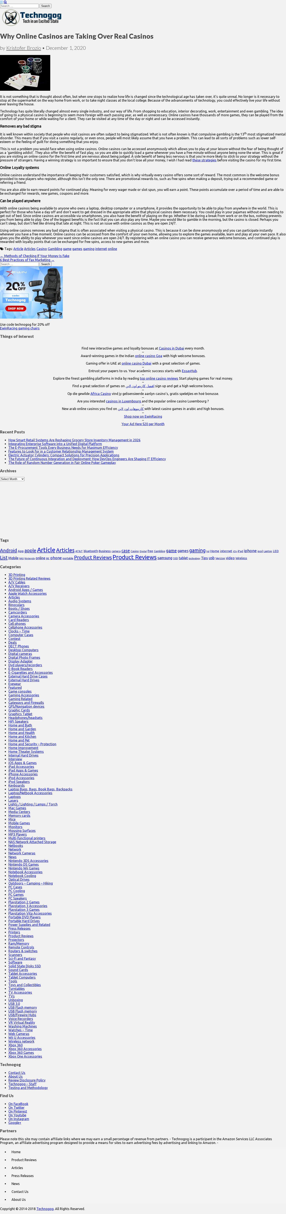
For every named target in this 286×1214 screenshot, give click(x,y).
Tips (204, 558)
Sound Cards (18, 970)
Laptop (268, 551)
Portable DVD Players (24, 917)
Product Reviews (93, 557)
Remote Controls (21, 947)
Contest (14, 639)
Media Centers (19, 812)
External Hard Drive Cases (28, 676)
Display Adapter (20, 661)
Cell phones (17, 624)
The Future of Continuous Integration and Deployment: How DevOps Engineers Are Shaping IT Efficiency (87, 459)
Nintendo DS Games (23, 864)
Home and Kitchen (22, 736)
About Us (15, 1076)
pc (47, 558)
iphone (250, 550)
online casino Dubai (136, 363)
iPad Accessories (21, 766)
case (125, 550)
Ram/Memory (18, 943)
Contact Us (16, 1073)
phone (56, 557)
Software (15, 962)
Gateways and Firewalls (26, 703)
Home (214, 551)
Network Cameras (21, 853)
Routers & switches (22, 951)
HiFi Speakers (18, 721)
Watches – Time (20, 1030)
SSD (175, 558)
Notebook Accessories (25, 872)
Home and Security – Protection (32, 744)
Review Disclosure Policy (26, 1080)
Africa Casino (100, 394)
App (21, 551)
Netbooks (15, 846)
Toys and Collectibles (24, 985)
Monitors (15, 827)
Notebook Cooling (22, 876)
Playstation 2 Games (24, 902)
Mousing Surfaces (22, 830)
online (112, 249)
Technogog (45, 1209)
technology (194, 558)
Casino (41, 249)
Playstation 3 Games (24, 909)
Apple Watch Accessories (27, 593)
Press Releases (19, 928)
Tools (12, 981)
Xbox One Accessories (25, 1056)
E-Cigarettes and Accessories (30, 672)
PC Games (16, 894)
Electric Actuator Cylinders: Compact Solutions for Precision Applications (63, 455)
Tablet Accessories (22, 973)
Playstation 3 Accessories (27, 906)
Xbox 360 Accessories (25, 1049)
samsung (164, 558)
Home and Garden (22, 729)
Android (8, 550)
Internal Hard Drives (23, 755)
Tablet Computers (22, 977)
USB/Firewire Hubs (22, 1015)
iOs (235, 551)
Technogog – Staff (22, 1084)
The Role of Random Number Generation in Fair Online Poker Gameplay (62, 463)
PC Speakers (17, 898)
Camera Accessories (23, 616)
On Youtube (17, 1115)
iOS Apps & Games (22, 763)
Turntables (16, 989)
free (150, 551)
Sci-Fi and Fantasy (22, 958)
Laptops (14, 797)
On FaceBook (18, 1104)
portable (68, 558)
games (77, 249)
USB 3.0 (14, 1004)
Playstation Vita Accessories (30, 913)
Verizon (220, 558)
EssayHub (189, 371)
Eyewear (14, 684)
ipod (260, 551)
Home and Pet (19, 740)
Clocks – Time (19, 631)
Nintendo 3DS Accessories (28, 861)
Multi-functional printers (26, 838)
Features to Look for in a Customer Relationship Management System (61, 451)
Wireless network (21, 1041)
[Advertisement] (143, 507)
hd (207, 551)
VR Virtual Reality (21, 1022)
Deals (12, 642)
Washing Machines (22, 1026)
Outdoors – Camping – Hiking (30, 883)
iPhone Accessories (23, 774)
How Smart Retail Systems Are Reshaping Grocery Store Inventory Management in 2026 (74, 440)
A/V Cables (16, 582)
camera (116, 551)
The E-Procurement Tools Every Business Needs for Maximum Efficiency (63, 447)
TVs (11, 996)
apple (30, 550)
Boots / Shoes (19, 608)
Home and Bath (20, 725)
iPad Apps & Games (23, 770)
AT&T (79, 551)
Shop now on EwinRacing (143, 416)
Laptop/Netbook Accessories (30, 793)
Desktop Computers (23, 650)
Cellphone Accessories (25, 627)
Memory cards (19, 815)
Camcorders (17, 612)
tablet (183, 558)
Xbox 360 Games (21, 1052)
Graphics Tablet (20, 714)
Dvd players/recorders (25, 665)
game (67, 249)
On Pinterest (17, 1111)
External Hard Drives (23, 680)
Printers (14, 932)
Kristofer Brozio (23, 48)
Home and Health (21, 733)
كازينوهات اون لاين (131, 409)
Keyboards (16, 785)
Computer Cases (20, 635)
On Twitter (16, 1107)
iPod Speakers (19, 782)
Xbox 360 (15, 1045)
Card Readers (18, 620)
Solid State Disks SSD (24, 966)
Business (105, 551)
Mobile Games (19, 823)
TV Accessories (20, 992)
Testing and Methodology (28, 1088)
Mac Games (17, 808)
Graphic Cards (19, 710)
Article (18, 249)
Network (14, 849)
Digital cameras (20, 654)
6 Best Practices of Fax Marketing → (27, 260)
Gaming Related (20, 699)
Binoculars (16, 605)
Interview (15, 759)
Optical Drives (19, 879)
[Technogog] (32, 26)
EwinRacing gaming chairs (20, 328)
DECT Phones (18, 646)
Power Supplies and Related (29, 925)
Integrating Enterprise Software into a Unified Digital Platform (55, 444)
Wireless (241, 558)
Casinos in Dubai (171, 348)
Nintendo (29, 558)
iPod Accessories (21, 778)
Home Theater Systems (26, 751)
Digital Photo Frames (24, 657)
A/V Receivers (19, 586)
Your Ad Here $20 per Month (143, 424)
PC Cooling (16, 891)
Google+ (14, 1123)
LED (276, 551)
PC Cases (15, 887)
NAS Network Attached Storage (32, 842)
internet (101, 249)
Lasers (13, 800)
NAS (21, 558)
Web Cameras (18, 1034)
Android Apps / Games (25, 590)
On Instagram (18, 1119)
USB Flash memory (22, 1007)
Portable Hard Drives (24, 921)
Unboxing (15, 1000)
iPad (240, 551)
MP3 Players (17, 834)
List (4, 557)
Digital (143, 551)
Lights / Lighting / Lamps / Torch (33, 804)
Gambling (55, 249)
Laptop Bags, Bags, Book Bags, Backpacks (40, 789)
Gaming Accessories (23, 695)
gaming (88, 249)
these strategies (204, 160)
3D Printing (16, 575)
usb (212, 558)
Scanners (15, 955)
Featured (15, 687)
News (12, 857)
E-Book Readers (20, 669)
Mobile (13, 558)
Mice (11, 819)
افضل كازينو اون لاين (140, 386)
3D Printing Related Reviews (29, 578)
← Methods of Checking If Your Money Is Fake (34, 256)
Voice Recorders (20, 1019)
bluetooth (91, 551)
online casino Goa (148, 356)
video (230, 558)
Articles (30, 249)
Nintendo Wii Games (23, 868)
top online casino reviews (159, 378)
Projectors (16, 940)
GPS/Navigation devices (26, 706)
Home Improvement (23, 748)
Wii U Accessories (21, 1037)
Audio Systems (19, 601)
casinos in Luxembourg (124, 401)
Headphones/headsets (25, 718)
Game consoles (20, 691)
